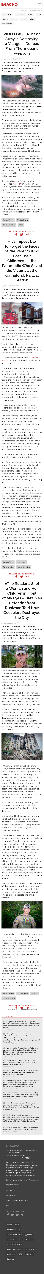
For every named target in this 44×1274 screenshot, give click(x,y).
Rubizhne (34, 993)
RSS (7, 1206)
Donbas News (8, 220)
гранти (5, 19)
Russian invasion (8, 225)
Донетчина (11, 1240)
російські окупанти (14, 1244)
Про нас (9, 1190)
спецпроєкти (7, 24)
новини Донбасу (13, 1230)
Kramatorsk (21, 562)
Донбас (28, 1235)
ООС (20, 1254)
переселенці (20, 14)
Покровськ (30, 1249)
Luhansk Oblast (8, 998)
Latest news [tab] (7, 1016)
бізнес (31, 14)
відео (32, 19)
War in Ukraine (22, 220)
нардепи (24, 19)
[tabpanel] (21, 1076)
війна (39, 14)
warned (16, 184)
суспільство (7, 14)
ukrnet (9, 1225)
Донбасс (29, 1240)
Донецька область (14, 1235)
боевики (10, 1259)
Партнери (10, 1196)
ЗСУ (20, 1240)
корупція (14, 19)
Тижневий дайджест (16, 1201)
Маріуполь (11, 1254)
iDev (17, 1184)
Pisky (21, 225)
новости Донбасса (14, 1249)
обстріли (29, 1254)
